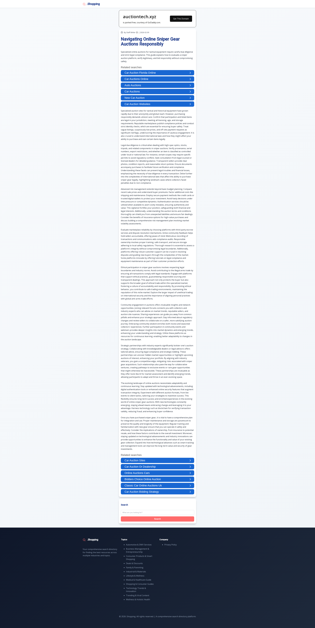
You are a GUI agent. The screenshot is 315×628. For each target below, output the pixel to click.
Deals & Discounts (134, 563)
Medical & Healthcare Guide (138, 579)
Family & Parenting (134, 567)
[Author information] (137, 32)
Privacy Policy (170, 544)
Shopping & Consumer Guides (140, 584)
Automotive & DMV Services (139, 544)
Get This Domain (181, 18)
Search (157, 519)
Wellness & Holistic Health (138, 599)
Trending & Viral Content (137, 595)
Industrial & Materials (136, 571)
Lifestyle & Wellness (135, 575)
